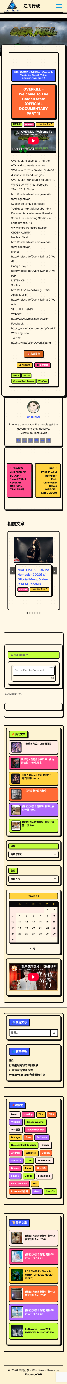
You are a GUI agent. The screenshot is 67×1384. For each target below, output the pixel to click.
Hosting (28, 1114)
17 (13, 928)
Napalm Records (35, 1129)
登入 (11, 1060)
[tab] (27, 613)
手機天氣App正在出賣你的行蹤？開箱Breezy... (37, 777)
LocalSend (44, 1175)
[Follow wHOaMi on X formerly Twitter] (24, 440)
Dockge (15, 1137)
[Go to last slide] (12, 570)
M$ (35, 1183)
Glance (46, 1145)
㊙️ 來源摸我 (33, 353)
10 (13, 921)
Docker (15, 1168)
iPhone (15, 1175)
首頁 (16, 72)
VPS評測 (16, 1129)
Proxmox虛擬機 (19, 1191)
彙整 (13, 870)
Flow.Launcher (19, 1183)
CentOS (50, 1191)
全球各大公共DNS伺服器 (39, 743)
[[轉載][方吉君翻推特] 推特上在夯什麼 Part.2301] (15, 810)
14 (40, 921)
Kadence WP (33, 1374)
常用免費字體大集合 (36, 790)
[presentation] (33, 550)
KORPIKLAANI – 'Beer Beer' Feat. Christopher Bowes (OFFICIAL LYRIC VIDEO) (49, 480)
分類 (13, 845)
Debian (46, 1152)
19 (26, 928)
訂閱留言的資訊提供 (21, 1070)
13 (33, 921)
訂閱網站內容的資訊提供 (23, 1065)
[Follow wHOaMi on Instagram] (30, 440)
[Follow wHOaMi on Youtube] (36, 440)
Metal (16, 375)
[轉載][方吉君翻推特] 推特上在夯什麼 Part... (38, 808)
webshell (31, 1152)
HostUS (41, 1168)
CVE (29, 1160)
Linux (28, 1168)
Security (16, 1160)
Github (28, 1175)
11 (20, 921)
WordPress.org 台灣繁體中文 (27, 1074)
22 (47, 928)
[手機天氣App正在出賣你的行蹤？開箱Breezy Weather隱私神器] (15, 779)
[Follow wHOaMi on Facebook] (18, 440)
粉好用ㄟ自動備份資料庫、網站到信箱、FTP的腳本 (37, 761)
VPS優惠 (16, 1122)
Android (15, 1152)
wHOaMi (29, 124)
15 (47, 921)
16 (54, 921)
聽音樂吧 (24, 72)
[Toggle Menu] (59, 6)
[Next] (54, 570)
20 (33, 928)
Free (28, 1137)
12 (26, 921)
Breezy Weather (35, 1122)
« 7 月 (32, 948)
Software (42, 1137)
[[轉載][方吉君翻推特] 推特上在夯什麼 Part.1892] (15, 826)
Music (26, 375)
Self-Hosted (44, 1160)
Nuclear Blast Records (23, 381)
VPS (51, 1114)
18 (19, 928)
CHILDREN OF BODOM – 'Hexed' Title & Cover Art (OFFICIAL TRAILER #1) (18, 479)
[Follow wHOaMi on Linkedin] (48, 440)
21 (40, 928)
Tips (40, 1114)
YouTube (42, 381)
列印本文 (26, 365)
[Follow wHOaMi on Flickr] (42, 440)
